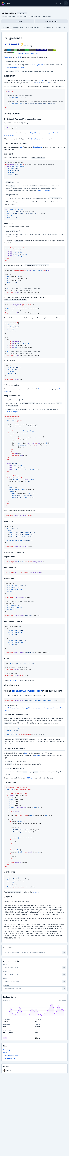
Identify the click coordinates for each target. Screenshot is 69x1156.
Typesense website (9, 1058)
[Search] (61, 3)
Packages (5, 10)
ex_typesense (8, 13)
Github (5, 1052)
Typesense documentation (11, 1055)
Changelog (6, 1050)
